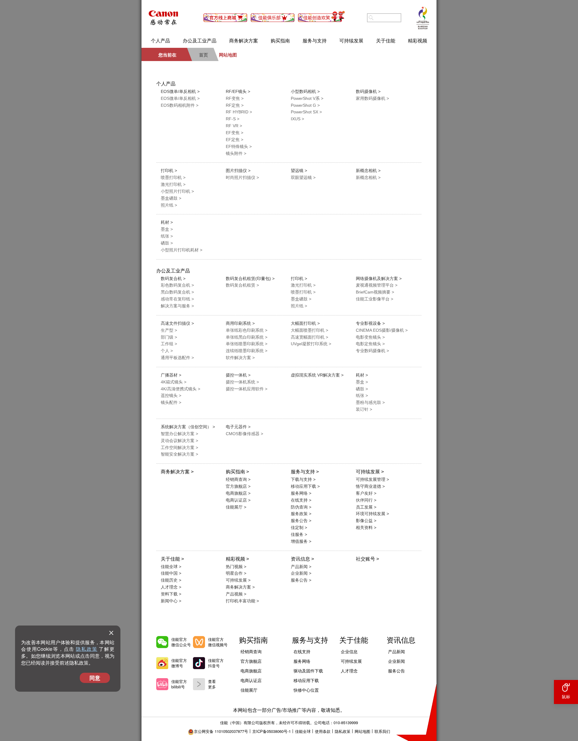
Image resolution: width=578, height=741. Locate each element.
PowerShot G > (305, 105)
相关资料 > (366, 527)
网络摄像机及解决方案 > (379, 278)
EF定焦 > (234, 139)
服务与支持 (315, 40)
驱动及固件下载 (308, 671)
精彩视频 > (237, 558)
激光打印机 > (173, 184)
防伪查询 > (301, 507)
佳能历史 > (171, 580)
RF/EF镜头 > (238, 91)
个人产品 (160, 40)
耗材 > (167, 222)
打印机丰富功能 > (242, 600)
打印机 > (169, 170)
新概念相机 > (368, 170)
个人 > (167, 350)
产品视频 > (236, 594)
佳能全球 (303, 731)
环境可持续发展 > (372, 513)
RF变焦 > (235, 98)
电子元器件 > (238, 426)
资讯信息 (401, 639)
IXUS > (297, 118)
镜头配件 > (171, 402)
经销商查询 (251, 651)
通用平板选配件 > (177, 357)
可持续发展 (351, 40)
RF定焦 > (235, 105)
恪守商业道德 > (370, 486)
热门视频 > (236, 566)
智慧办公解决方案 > (179, 433)
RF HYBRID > (239, 111)
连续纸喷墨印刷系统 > (246, 350)
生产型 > (169, 330)
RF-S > (232, 118)
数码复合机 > (173, 278)
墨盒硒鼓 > (171, 198)
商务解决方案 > (177, 471)
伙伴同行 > (366, 500)
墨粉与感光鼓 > (370, 402)
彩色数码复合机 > (177, 285)
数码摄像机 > (368, 91)
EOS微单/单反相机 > (180, 91)
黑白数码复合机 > (177, 292)
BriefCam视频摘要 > (375, 292)
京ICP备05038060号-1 (271, 731)
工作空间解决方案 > (179, 447)
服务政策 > (301, 513)
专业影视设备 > (370, 323)
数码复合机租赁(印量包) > (250, 278)
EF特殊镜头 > (239, 146)
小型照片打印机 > (177, 191)
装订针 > (364, 409)
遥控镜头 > (171, 395)
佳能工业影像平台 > (374, 299)
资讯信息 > (302, 558)
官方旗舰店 (251, 661)
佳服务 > (299, 534)
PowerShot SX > (306, 111)
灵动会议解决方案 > (179, 440)
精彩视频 (417, 40)
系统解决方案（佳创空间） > (188, 426)
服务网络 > (301, 493)
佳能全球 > (171, 566)
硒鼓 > (167, 243)
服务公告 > (301, 520)
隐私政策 (86, 648)
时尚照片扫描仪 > (242, 177)
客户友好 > (366, 493)
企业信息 (349, 651)
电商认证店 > (238, 500)
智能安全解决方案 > (179, 454)
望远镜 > (299, 170)
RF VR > (234, 125)
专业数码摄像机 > (372, 350)
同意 (94, 678)
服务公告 (396, 671)
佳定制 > (299, 527)
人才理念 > (171, 587)
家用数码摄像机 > (372, 98)
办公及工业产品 (199, 40)
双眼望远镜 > (303, 177)
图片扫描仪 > (238, 170)
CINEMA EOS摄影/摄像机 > (382, 330)
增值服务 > (301, 541)
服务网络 (302, 661)
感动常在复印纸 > (177, 299)
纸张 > (167, 236)
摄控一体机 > (238, 375)
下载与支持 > (303, 479)
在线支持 (302, 651)
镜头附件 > (236, 153)
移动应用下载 (306, 680)
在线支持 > (301, 500)
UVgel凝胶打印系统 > (311, 343)
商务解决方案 (243, 40)
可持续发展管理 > (372, 479)
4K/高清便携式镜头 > (180, 388)
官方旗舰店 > (238, 486)
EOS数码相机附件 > (179, 105)
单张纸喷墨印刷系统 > (246, 343)
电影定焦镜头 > (370, 343)
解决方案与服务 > (177, 305)
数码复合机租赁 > (242, 285)
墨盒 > (167, 229)
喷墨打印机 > (173, 177)
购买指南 (280, 40)
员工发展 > (366, 507)
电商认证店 (251, 680)
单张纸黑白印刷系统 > (246, 337)
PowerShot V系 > (307, 98)
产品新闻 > (301, 566)
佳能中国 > (171, 573)
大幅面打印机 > (305, 323)
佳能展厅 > (236, 507)
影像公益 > (366, 520)
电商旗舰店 (251, 671)
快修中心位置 (306, 690)
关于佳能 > (172, 558)
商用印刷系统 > (240, 323)
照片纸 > (169, 205)
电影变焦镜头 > (370, 337)
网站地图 (362, 731)
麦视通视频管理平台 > (376, 285)
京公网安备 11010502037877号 (221, 731)
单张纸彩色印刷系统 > (246, 330)
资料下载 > (171, 594)
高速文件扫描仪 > (177, 323)
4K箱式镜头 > (173, 382)
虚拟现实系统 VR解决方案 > (317, 375)
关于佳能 (385, 40)
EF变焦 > (234, 132)
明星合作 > (236, 573)
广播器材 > (171, 375)
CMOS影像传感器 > (244, 433)
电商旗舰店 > (238, 493)
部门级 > (169, 337)
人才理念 (349, 671)
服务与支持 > (305, 471)
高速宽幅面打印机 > (309, 337)
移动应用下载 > (305, 486)
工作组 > (169, 343)
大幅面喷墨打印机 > (309, 330)
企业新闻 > (301, 573)
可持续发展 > (370, 471)
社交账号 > (367, 558)
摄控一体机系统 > (242, 382)
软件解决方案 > (240, 357)
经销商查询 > (238, 479)
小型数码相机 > (305, 91)
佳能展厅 (249, 690)
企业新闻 (396, 661)
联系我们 (382, 731)
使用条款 (323, 731)
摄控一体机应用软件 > (246, 388)
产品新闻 (396, 651)
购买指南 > (237, 471)
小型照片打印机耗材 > (181, 250)
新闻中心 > (171, 600)
